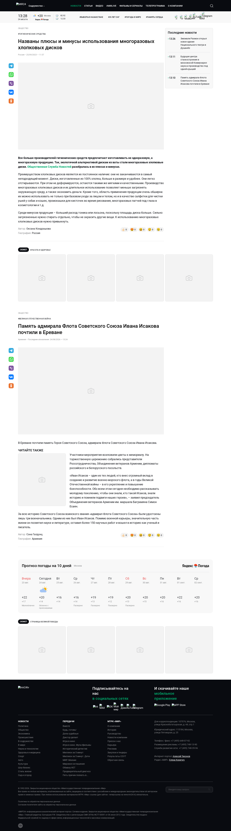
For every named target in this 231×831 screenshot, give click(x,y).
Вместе (66, 726)
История (111, 730)
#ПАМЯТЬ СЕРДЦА (154, 17)
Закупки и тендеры (117, 752)
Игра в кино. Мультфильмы (77, 745)
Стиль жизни (24, 771)
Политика (23, 726)
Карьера (111, 745)
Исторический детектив (75, 749)
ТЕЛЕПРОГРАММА (155, 6)
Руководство (114, 734)
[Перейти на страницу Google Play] (162, 707)
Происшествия (25, 737)
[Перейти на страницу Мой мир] (117, 706)
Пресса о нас (114, 741)
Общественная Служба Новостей (49, 166)
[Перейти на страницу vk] (95, 706)
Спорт (21, 756)
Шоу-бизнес (24, 767)
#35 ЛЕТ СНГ (114, 17)
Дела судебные (70, 734)
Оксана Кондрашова (38, 228)
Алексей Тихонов (181, 756)
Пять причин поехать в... (75, 775)
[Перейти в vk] (11, 92)
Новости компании (117, 737)
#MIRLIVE (111, 6)
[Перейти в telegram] (11, 66)
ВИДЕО (99, 6)
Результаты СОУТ (116, 756)
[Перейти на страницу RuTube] (131, 706)
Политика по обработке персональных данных (39, 801)
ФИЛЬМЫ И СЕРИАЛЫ (131, 6)
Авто (20, 760)
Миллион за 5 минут (73, 752)
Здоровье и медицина (29, 752)
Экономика (24, 734)
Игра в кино (69, 741)
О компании (113, 726)
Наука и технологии (28, 749)
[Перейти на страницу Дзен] (124, 706)
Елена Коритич (177, 760)
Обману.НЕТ (69, 767)
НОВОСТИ (76, 6)
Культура (23, 764)
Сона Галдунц (34, 534)
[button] (37, 6)
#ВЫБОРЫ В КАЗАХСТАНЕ (91, 17)
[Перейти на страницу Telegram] (138, 706)
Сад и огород (24, 775)
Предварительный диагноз (77, 771)
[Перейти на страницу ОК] (110, 706)
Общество (23, 730)
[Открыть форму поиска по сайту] (212, 6)
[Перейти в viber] (11, 83)
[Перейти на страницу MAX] (102, 706)
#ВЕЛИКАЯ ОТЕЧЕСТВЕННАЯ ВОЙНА (34, 319)
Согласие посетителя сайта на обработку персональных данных (47, 805)
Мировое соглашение (74, 764)
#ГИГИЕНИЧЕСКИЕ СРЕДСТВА (32, 34)
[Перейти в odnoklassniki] (11, 101)
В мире (21, 745)
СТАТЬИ (88, 6)
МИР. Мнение (69, 760)
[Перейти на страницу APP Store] (178, 707)
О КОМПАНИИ (175, 6)
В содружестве (25, 741)
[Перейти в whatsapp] (11, 74)
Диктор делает (70, 737)
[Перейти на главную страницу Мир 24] (21, 6)
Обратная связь (115, 760)
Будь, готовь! (69, 730)
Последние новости (182, 32)
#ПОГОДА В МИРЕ (133, 17)
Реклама (112, 749)
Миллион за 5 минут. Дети (76, 756)
